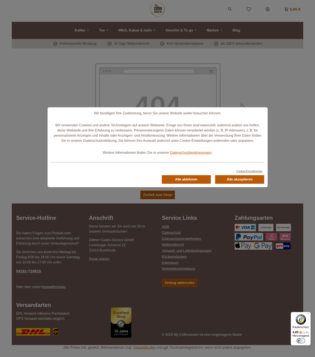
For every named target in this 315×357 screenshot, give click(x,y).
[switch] (301, 340)
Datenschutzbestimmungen (191, 152)
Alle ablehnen (186, 179)
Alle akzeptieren (240, 179)
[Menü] (308, 314)
